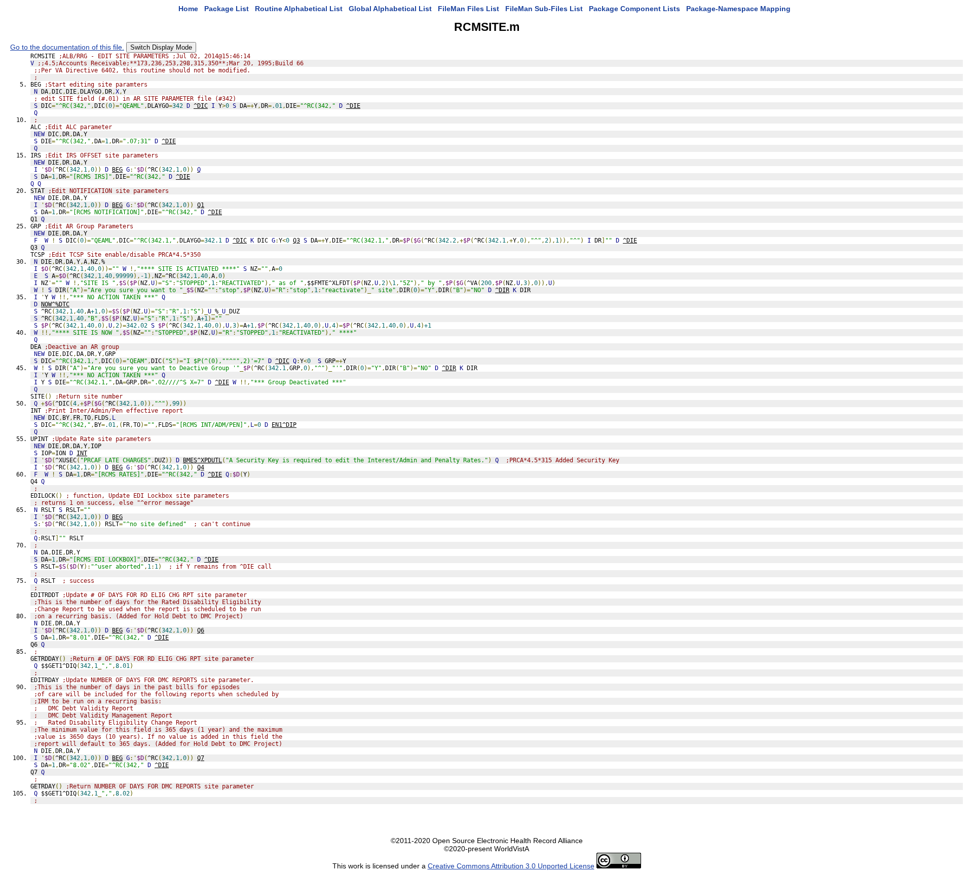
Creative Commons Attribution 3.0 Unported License (511, 866)
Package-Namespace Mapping (738, 9)
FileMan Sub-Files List (544, 9)
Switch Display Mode (161, 47)
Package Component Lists (634, 9)
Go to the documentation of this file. (67, 47)
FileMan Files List (468, 9)
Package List (226, 9)
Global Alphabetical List (390, 9)
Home (188, 9)
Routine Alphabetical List (299, 9)
